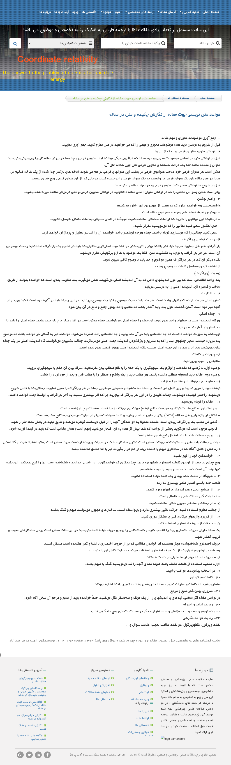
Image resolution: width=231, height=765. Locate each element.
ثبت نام (144, 692)
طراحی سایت (116, 755)
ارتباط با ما (61, 12)
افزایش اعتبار (101, 685)
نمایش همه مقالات (97, 692)
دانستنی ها (89, 12)
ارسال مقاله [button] (167, 12)
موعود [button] (106, 12)
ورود (75, 12)
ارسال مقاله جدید (99, 678)
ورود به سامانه (140, 699)
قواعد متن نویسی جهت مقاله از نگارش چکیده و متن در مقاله (31, 705)
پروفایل (144, 685)
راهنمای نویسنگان (137, 678)
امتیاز (118, 12)
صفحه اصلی (210, 12)
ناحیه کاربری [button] (190, 12)
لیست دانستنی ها (178, 98)
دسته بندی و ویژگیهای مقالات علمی (32, 680)
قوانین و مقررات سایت (140, 734)
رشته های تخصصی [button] (140, 12)
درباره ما (45, 12)
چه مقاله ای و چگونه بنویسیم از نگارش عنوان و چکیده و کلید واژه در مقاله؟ (32, 692)
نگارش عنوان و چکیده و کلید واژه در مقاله (31, 717)
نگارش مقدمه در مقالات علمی (31, 727)
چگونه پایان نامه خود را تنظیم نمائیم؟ (31, 737)
